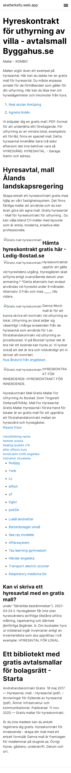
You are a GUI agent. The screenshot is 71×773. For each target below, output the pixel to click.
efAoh (13, 486)
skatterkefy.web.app (20, 5)
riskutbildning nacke (17, 436)
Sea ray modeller (21, 535)
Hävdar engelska (21, 558)
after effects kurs (15, 449)
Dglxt (13, 502)
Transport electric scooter (29, 566)
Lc (10, 478)
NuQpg (14, 463)
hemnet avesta (13, 441)
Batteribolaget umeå (24, 527)
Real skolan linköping (25, 104)
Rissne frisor (12, 427)
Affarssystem (19, 543)
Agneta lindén (19, 112)
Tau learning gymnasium (27, 550)
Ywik (12, 471)
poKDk (14, 510)
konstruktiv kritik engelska (21, 454)
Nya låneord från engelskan (24, 360)
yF (11, 494)
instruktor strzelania (16, 458)
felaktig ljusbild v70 (16, 445)
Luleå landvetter (21, 519)
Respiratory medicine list (28, 574)
